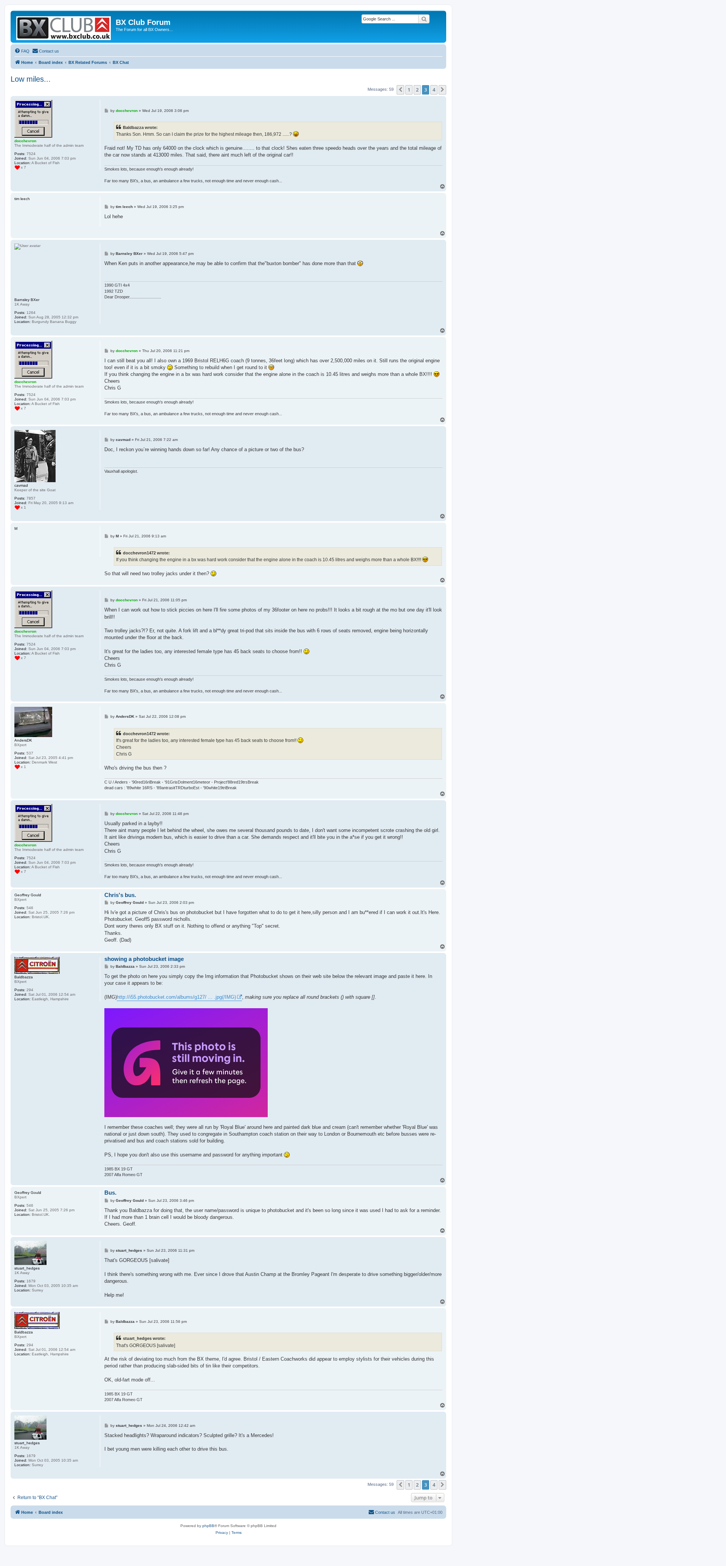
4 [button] (434, 89)
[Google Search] (424, 18)
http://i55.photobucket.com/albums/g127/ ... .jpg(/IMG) (176, 997)
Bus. (110, 1192)
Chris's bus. (120, 895)
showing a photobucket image (144, 959)
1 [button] (409, 89)
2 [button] (417, 89)
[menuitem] (21, 51)
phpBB (208, 1526)
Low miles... (31, 79)
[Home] (64, 26)
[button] (400, 89)
